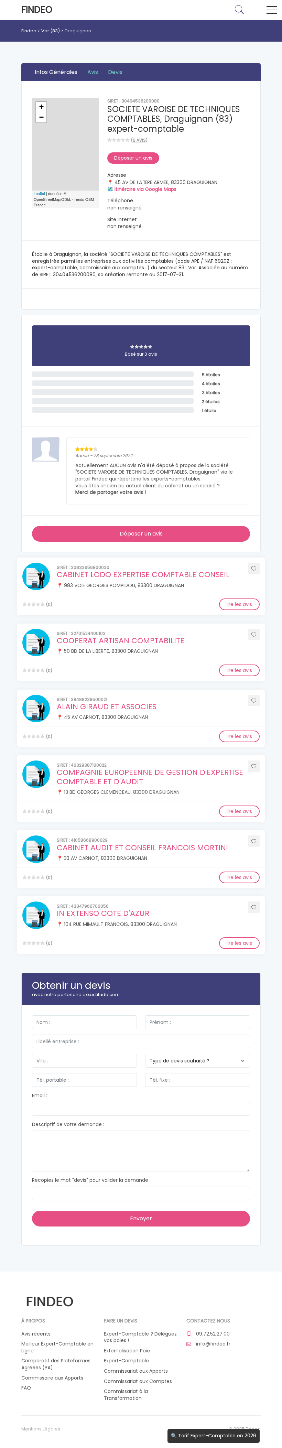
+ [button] (41, 106)
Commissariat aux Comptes (138, 1381)
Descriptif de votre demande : (68, 1124)
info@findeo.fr (212, 1344)
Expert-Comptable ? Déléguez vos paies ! (140, 1337)
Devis (115, 72)
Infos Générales (56, 72)
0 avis (139, 140)
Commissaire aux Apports (52, 1378)
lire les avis (239, 604)
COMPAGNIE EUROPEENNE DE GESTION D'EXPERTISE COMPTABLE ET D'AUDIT (150, 777)
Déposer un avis (133, 157)
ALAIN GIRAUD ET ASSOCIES (106, 706)
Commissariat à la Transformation (126, 1395)
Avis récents (36, 1334)
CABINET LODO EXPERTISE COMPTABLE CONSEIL (143, 574)
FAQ (26, 1388)
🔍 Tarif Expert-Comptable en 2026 (213, 1435)
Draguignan (78, 31)
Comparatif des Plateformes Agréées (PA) (55, 1364)
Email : (39, 1095)
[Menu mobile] (272, 11)
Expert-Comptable (126, 1361)
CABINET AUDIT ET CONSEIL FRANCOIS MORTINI (142, 847)
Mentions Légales (40, 1429)
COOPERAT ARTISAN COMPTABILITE (120, 640)
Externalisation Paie (127, 1351)
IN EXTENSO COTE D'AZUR (103, 913)
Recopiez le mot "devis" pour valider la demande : (91, 1180)
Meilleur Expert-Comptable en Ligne (57, 1347)
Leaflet (39, 193)
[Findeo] (49, 1300)
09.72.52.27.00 (212, 1334)
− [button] (41, 117)
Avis (92, 72)
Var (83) (50, 31)
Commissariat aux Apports (136, 1371)
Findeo (36, 9)
